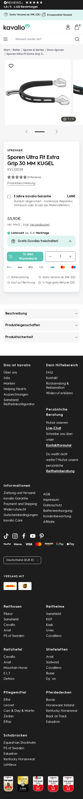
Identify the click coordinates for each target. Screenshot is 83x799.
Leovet (9, 705)
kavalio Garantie (16, 498)
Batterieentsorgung (57, 511)
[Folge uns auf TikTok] (6, 536)
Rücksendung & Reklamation (57, 386)
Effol (7, 700)
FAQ (49, 372)
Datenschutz (52, 505)
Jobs (7, 378)
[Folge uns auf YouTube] (32, 536)
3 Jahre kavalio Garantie (32, 196)
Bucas (50, 700)
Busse (50, 673)
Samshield (11, 619)
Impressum (51, 500)
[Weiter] (56, 131)
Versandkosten (40, 224)
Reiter (16, 50)
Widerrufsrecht (15, 509)
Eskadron (53, 722)
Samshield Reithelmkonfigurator (19, 402)
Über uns (10, 372)
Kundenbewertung (57, 516)
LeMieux (10, 765)
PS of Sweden (14, 636)
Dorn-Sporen (55, 50)
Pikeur (8, 614)
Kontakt (52, 378)
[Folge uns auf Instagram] (15, 536)
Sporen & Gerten (33, 50)
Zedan (9, 716)
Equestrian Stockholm (20, 743)
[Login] (68, 27)
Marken (9, 383)
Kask (49, 625)
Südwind (52, 662)
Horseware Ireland (60, 705)
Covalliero (53, 636)
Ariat (7, 630)
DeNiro (9, 679)
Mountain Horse (15, 668)
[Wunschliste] (11, 67)
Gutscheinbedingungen (21, 515)
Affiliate (49, 522)
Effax (7, 722)
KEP (49, 619)
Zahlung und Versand (19, 493)
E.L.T (7, 673)
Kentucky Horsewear (62, 711)
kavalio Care (13, 520)
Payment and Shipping (20, 504)
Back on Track (56, 716)
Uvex (50, 630)
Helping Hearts (15, 389)
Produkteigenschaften (22, 325)
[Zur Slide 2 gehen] (47, 131)
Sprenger (15, 150)
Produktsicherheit (19, 337)
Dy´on (51, 679)
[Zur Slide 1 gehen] (40, 131)
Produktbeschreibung (21, 183)
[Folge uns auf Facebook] (24, 536)
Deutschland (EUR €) (20, 560)
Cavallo (9, 625)
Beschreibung (16, 313)
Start (7, 50)
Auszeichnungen (16, 394)
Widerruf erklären (59, 393)
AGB (46, 494)
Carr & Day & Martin (19, 711)
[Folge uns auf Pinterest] (41, 536)
